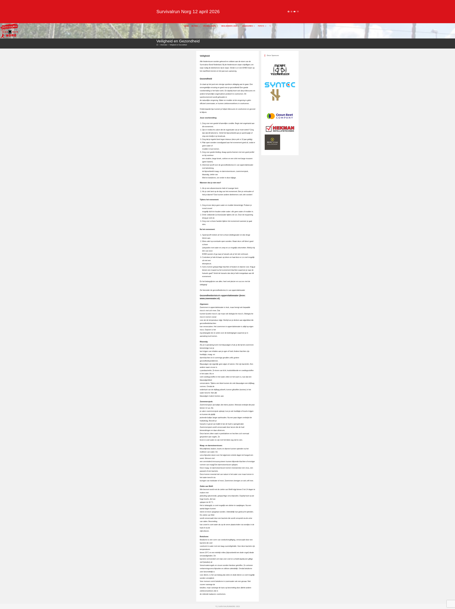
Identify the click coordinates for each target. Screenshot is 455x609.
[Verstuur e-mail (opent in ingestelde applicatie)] (297, 11)
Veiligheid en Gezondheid (178, 45)
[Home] (157, 45)
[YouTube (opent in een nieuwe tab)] (294, 11)
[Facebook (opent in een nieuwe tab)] (288, 11)
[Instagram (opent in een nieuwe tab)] (291, 11)
